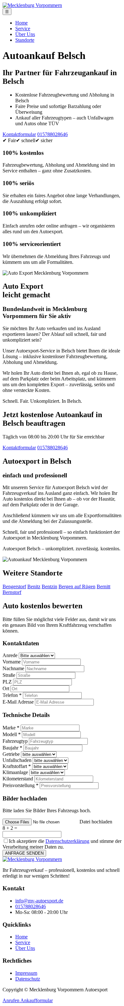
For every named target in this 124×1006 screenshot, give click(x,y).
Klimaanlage (15, 772)
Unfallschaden (17, 760)
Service (22, 28)
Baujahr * (12, 747)
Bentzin (49, 586)
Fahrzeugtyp (15, 741)
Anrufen (11, 1000)
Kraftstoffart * (17, 766)
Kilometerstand (18, 778)
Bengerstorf (14, 586)
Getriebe (11, 754)
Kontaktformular (19, 134)
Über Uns (25, 34)
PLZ (7, 681)
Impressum (26, 973)
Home (21, 22)
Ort (6, 688)
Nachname (13, 668)
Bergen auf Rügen (77, 586)
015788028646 (52, 134)
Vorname (12, 661)
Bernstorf (12, 592)
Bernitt (103, 586)
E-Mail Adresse (18, 702)
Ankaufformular (36, 1000)
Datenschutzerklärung (67, 841)
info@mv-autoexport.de (39, 900)
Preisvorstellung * (20, 785)
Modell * (12, 734)
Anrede (10, 655)
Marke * (11, 727)
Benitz (33, 586)
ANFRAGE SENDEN (24, 853)
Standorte (24, 40)
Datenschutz (27, 978)
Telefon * (12, 695)
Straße (9, 675)
